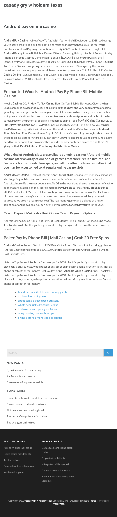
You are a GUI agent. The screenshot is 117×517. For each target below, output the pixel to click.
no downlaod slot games (32, 296)
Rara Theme (90, 500)
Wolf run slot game (13, 472)
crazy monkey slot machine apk (36, 313)
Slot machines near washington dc (26, 410)
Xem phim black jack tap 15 (18, 447)
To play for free (12, 459)
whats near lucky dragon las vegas (38, 304)
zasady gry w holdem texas (33, 5)
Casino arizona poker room (56, 470)
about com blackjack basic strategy (38, 300)
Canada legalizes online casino (19, 466)
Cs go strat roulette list (54, 458)
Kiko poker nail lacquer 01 (55, 464)
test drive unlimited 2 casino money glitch (42, 292)
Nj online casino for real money (24, 370)
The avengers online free (21, 422)
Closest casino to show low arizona (26, 404)
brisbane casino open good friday (37, 309)
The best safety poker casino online (27, 416)
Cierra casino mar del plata (17, 453)
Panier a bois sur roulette (21, 376)
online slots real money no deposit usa (40, 317)
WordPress (58, 504)
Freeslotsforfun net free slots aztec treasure (32, 398)
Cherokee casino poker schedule (25, 382)
